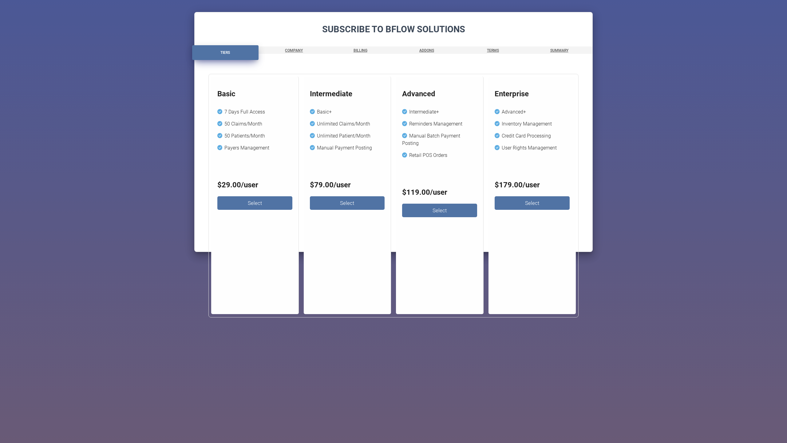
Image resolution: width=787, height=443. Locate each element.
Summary (559, 50)
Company (294, 50)
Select (255, 203)
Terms (493, 50)
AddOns (426, 50)
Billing (360, 50)
